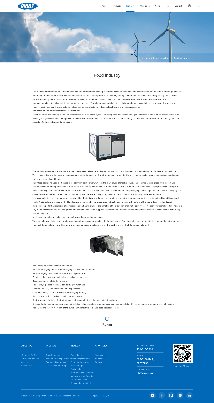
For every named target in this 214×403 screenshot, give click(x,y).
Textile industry (77, 369)
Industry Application (162, 58)
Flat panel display (79, 379)
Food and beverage (183, 58)
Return (107, 324)
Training (98, 362)
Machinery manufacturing (82, 376)
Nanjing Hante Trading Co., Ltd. (47, 396)
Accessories (100, 355)
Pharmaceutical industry (82, 372)
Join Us (24, 362)
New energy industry (80, 358)
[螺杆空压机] (107, 146)
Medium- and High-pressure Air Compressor (66, 358)
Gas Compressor (54, 355)
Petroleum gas (77, 365)
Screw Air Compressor (56, 362)
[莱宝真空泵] (107, 245)
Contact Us (26, 365)
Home (147, 58)
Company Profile (29, 355)
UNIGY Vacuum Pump (56, 365)
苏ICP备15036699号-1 (98, 396)
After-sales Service (30, 358)
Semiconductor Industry (81, 383)
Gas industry (76, 355)
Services (99, 358)
